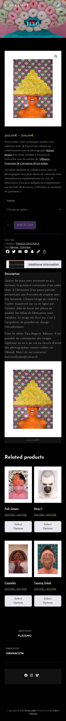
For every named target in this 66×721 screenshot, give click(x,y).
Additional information (44, 264)
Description (16, 264)
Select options (18, 526)
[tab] (16, 264)
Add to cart (25, 225)
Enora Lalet (17, 5)
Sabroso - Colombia (20, 247)
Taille (10, 200)
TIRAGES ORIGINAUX (27, 243)
